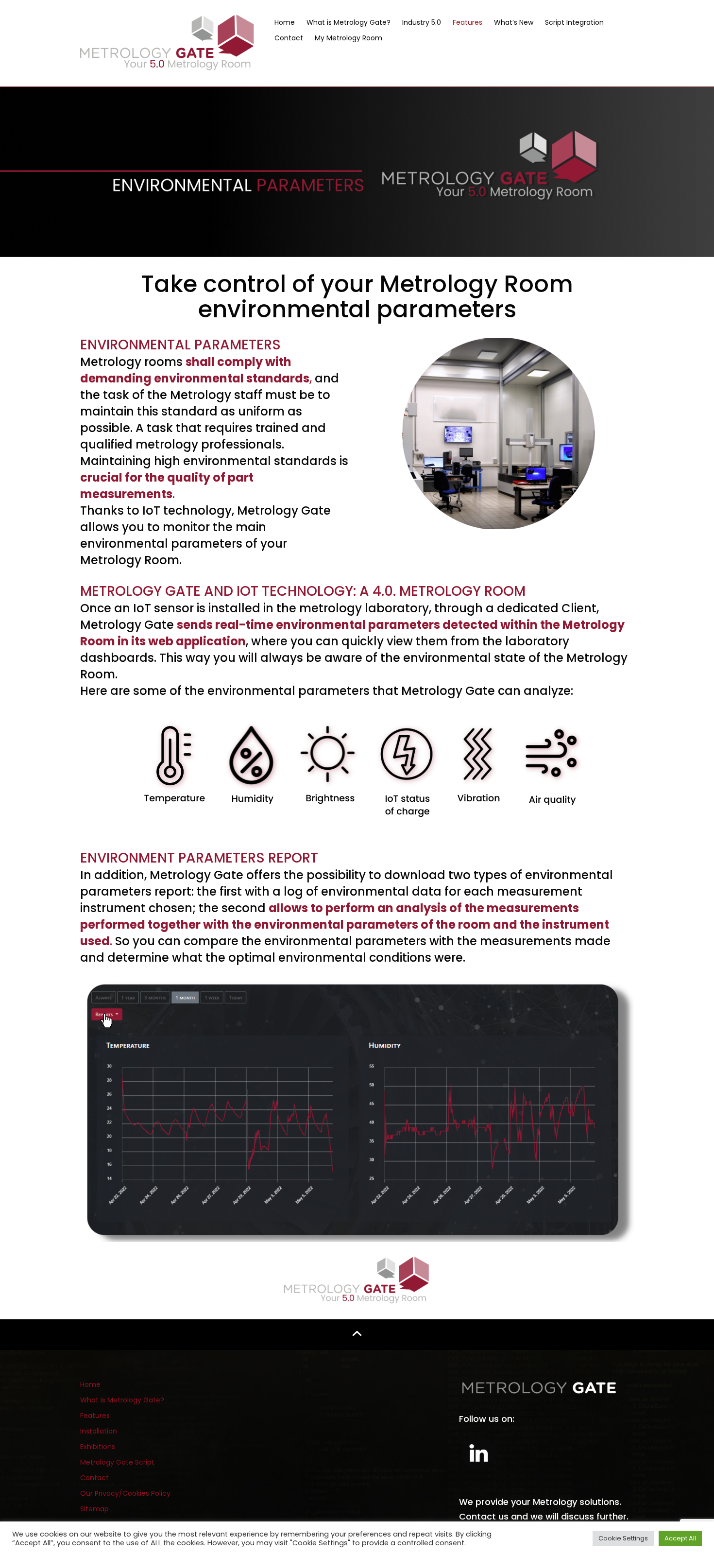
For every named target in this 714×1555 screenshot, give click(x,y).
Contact (288, 38)
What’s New (513, 22)
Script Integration (574, 22)
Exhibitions (97, 1446)
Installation (98, 1431)
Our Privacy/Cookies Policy (125, 1493)
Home (284, 22)
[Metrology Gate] (167, 42)
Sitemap (94, 1509)
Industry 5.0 (421, 22)
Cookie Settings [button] (623, 1538)
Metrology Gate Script (117, 1462)
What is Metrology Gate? (348, 22)
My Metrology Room (348, 38)
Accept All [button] (680, 1538)
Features (467, 22)
